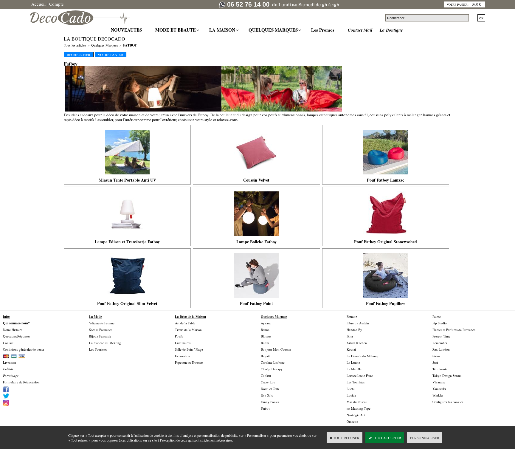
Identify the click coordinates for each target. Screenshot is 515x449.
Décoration (182, 356)
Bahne (265, 329)
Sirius (436, 356)
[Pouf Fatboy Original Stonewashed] (385, 237)
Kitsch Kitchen (357, 342)
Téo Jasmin (440, 369)
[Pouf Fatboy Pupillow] (385, 299)
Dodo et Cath (270, 388)
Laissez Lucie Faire (360, 375)
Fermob (352, 316)
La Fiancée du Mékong (105, 342)
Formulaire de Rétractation (21, 382)
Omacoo (352, 421)
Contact (8, 342)
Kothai (351, 349)
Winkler (437, 395)
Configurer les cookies (447, 402)
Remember (439, 342)
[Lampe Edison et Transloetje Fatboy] (127, 237)
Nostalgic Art (356, 415)
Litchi (351, 388)
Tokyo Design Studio (447, 375)
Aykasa (266, 323)
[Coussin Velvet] (256, 176)
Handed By (354, 329)
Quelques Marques (104, 45)
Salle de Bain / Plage (189, 349)
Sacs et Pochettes (100, 329)
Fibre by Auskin (358, 323)
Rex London (441, 349)
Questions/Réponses (16, 336)
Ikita (350, 336)
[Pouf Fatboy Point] (256, 299)
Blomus (266, 336)
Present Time (441, 336)
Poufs (179, 336)
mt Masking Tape (358, 408)
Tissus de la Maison (188, 329)
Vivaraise (438, 382)
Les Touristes (98, 349)
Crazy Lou (268, 382)
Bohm (265, 342)
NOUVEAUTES (127, 30)
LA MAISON (223, 30)
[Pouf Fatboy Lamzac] (385, 176)
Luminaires (182, 342)
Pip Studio (439, 323)
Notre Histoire (12, 329)
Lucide (351, 395)
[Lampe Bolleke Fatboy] (256, 237)
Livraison (9, 362)
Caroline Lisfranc (273, 362)
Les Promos (323, 30)
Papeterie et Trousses (189, 362)
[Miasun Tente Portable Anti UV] (127, 176)
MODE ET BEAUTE (176, 30)
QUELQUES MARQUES (274, 30)
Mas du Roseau (357, 402)
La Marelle (354, 369)
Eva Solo (267, 395)
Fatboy (130, 45)
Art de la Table (185, 323)
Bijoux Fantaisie (100, 336)
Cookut (266, 375)
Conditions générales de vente (23, 349)
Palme (436, 316)
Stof (435, 362)
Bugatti (266, 356)
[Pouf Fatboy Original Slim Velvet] (127, 299)
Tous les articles (75, 45)
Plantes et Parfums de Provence (453, 329)
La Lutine (353, 362)
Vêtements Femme (101, 323)
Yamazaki (439, 388)
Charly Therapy (272, 369)
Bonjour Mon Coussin (276, 349)
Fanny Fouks (270, 402)
